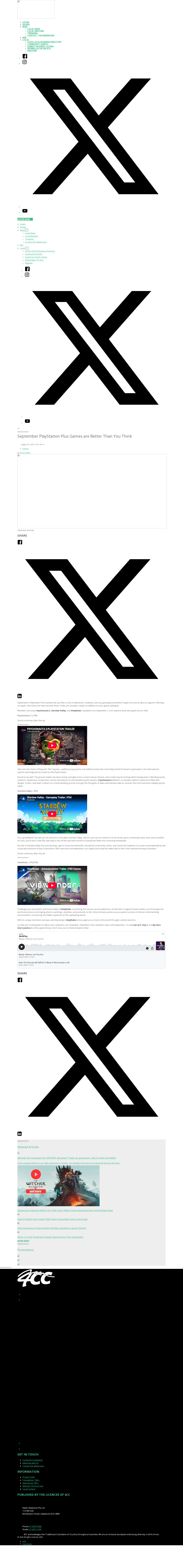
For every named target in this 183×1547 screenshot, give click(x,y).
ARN (24, 1541)
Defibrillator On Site (39, 48)
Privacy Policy (28, 1477)
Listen (25, 22)
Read (24, 26)
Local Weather (35, 31)
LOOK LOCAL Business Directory (44, 41)
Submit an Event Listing (40, 46)
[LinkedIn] (19, 697)
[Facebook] (24, 58)
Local (25, 39)
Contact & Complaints (32, 1460)
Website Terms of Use (32, 1486)
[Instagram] (24, 63)
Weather (32, 50)
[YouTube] (24, 212)
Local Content (28, 1489)
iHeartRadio (27, 1544)
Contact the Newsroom (40, 35)
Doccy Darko (25, 453)
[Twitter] (91, 692)
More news (23, 1241)
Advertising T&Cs (30, 1483)
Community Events (37, 44)
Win (24, 37)
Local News (33, 28)
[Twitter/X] (94, 206)
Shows (26, 24)
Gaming (25, 448)
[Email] (24, 697)
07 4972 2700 (35, 1529)
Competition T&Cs (30, 1480)
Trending (32, 33)
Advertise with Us (30, 1463)
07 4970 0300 (35, 1526)
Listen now (23, 219)
